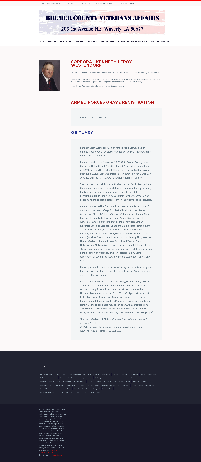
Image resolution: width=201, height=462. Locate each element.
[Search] (176, 41)
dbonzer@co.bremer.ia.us (104, 3)
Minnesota (136, 381)
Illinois (51, 381)
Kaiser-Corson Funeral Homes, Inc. (100, 381)
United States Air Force (147, 385)
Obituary (82, 132)
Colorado (43, 378)
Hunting (43, 381)
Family (81, 378)
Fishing (98, 378)
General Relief (107, 41)
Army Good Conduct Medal (49, 374)
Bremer (115, 374)
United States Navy (64, 389)
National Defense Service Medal (51, 385)
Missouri (146, 381)
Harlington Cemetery (144, 378)
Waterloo (118, 389)
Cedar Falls (135, 374)
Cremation (53, 378)
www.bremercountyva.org (126, 3)
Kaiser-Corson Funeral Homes (74, 381)
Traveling (125, 385)
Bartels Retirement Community (73, 374)
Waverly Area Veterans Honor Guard (145, 389)
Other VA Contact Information (132, 41)
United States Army (47, 389)
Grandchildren (129, 378)
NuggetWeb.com (57, 455)
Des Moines (72, 378)
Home (41, 41)
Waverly (127, 389)
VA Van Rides (92, 41)
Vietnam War (107, 389)
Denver (62, 378)
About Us (52, 41)
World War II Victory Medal (91, 392)
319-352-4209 (72, 3)
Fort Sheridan (108, 378)
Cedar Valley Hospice (148, 374)
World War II (75, 392)
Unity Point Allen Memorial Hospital (86, 389)
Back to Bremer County (161, 41)
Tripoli (133, 385)
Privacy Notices (52, 453)
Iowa (58, 381)
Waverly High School (47, 392)
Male (128, 381)
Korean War (119, 381)
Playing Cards (70, 385)
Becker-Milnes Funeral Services (99, 374)
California (124, 374)
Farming (90, 378)
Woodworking (63, 392)
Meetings (79, 41)
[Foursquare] (142, 3)
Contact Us (65, 41)
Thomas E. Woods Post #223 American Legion (103, 385)
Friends (118, 378)
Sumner (81, 385)
